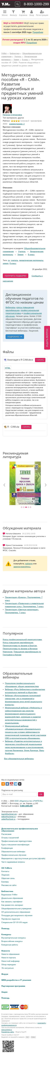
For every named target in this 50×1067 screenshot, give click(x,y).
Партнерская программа (13, 986)
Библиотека (7, 891)
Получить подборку (15, 276)
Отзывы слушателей (10, 838)
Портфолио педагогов (10, 919)
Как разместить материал (12, 905)
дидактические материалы (31, 260)
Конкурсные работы (9, 945)
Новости (5, 951)
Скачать (40, 360)
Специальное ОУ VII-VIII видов (14, 922)
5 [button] (30, 507)
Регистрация (42, 15)
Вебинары (10, 307)
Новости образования (10, 954)
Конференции (7, 848)
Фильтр (13, 15)
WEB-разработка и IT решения (16, 980)
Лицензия (5, 875)
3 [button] (26, 507)
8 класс (31, 254)
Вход (31, 15)
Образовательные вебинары (13, 852)
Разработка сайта (7, 1032)
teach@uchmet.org (9, 814)
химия (5, 263)
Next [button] (45, 485)
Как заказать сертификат (11, 902)
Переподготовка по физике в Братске (20, 645)
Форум (4, 974)
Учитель (22, 251)
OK (41, 794)
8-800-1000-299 (36, 4)
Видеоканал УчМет (9, 895)
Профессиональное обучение (13, 855)
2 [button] (24, 507)
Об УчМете (6, 868)
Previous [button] (4, 485)
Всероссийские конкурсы (11, 941)
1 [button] (21, 507)
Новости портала (8, 958)
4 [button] (28, 507)
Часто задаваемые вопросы (13, 862)
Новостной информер (10, 961)
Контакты (5, 871)
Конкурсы (6, 934)
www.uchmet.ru (6, 1030)
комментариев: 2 (17, 124)
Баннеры (5, 882)
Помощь (5, 928)
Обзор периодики (8, 965)
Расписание (6, 834)
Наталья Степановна (12, 115)
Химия (20, 254)
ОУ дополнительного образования (15, 912)
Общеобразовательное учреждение (16, 909)
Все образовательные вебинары (19, 758)
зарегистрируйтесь (22, 567)
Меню (5, 15)
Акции (4, 992)
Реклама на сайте (8, 885)
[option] (25, 483)
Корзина (23, 15)
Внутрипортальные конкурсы (13, 938)
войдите (29, 563)
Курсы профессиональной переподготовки (22, 639)
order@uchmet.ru (8, 819)
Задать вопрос (47, 337)
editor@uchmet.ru (8, 817)
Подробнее (37, 32)
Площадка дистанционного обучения (16, 915)
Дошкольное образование (12, 898)
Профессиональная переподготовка (16, 841)
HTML (7, 368)
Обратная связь (8, 878)
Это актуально (7, 968)
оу (9, 260)
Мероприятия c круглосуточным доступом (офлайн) (23, 858)
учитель (14, 260)
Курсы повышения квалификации (18, 642)
